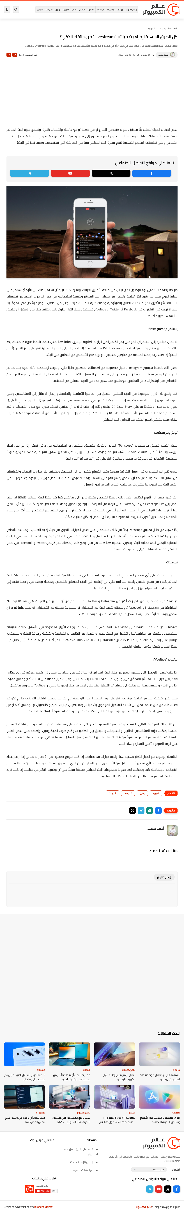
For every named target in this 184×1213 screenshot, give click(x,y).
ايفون (58, 9)
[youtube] (70, 173)
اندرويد (66, 9)
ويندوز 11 (110, 9)
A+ (14, 55)
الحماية (91, 9)
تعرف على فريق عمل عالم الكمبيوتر (81, 1152)
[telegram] (29, 173)
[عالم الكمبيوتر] (161, 9)
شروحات (112, 793)
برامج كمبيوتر (131, 9)
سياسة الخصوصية (83, 1170)
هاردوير (40, 9)
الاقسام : (175, 1169)
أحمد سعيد (163, 55)
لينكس (82, 9)
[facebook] (151, 173)
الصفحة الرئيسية (169, 28)
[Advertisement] (92, 97)
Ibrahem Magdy (43, 1206)
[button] (158, 810)
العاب (74, 9)
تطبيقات (128, 793)
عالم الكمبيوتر (144, 1206)
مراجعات (49, 9)
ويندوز (120, 9)
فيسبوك (100, 9)
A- (9, 55)
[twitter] (111, 173)
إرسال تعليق (164, 877)
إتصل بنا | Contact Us (81, 1162)
